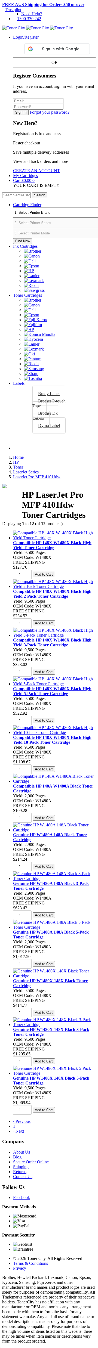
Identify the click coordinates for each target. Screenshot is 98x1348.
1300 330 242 (29, 18)
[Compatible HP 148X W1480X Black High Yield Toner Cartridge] (54, 537)
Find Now (22, 241)
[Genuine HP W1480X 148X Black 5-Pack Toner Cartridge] (54, 1073)
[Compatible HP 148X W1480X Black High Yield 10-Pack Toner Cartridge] (54, 732)
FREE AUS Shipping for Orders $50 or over (43, 4)
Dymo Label (49, 425)
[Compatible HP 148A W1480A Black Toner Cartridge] (54, 781)
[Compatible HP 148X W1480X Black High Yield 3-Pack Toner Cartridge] (54, 635)
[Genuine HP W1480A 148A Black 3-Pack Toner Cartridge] (54, 878)
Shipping (21, 1166)
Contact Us (22, 1176)
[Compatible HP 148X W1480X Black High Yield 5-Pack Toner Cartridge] (54, 683)
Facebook (21, 1197)
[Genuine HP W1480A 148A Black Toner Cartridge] (54, 830)
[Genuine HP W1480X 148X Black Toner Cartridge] (54, 976)
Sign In (20, 112)
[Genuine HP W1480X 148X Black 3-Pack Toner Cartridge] (54, 1024)
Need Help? (31, 13)
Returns (19, 1171)
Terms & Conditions (30, 1263)
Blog (17, 1157)
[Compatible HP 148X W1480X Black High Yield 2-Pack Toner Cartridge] (54, 586)
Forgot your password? (49, 112)
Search (39, 195)
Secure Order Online (31, 1162)
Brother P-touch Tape (49, 403)
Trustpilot (13, 9)
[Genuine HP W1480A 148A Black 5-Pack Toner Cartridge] (54, 927)
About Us (21, 1152)
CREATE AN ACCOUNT (36, 170)
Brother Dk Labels (45, 415)
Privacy (19, 1268)
